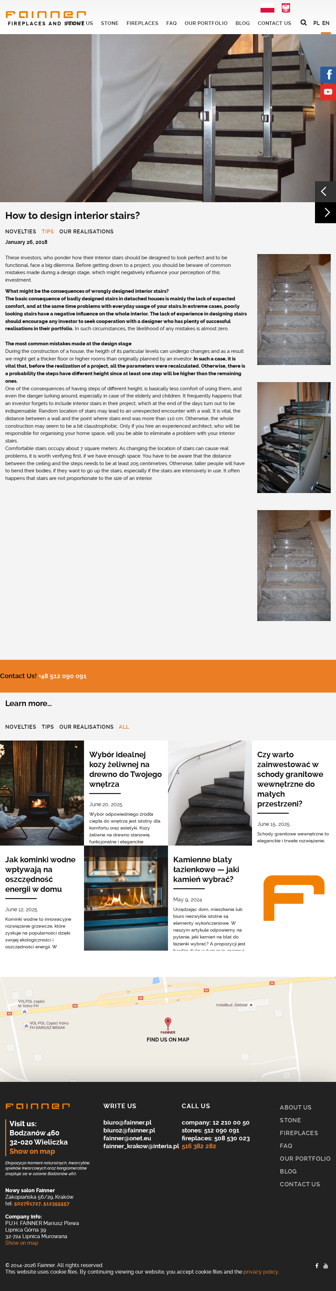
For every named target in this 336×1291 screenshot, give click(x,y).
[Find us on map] (168, 1029)
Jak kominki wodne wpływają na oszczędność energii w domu (40, 874)
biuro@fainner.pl (127, 1122)
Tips (48, 232)
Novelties (20, 232)
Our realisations (86, 232)
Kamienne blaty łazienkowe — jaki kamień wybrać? (206, 869)
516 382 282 (199, 1146)
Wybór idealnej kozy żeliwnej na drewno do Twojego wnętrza (125, 769)
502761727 (27, 1203)
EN (325, 23)
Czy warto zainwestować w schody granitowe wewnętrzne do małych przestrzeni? (290, 779)
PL (316, 23)
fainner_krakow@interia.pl (141, 1146)
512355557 (56, 1203)
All (124, 727)
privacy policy (260, 1272)
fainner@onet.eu (127, 1138)
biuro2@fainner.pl (129, 1130)
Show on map (32, 1151)
